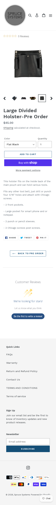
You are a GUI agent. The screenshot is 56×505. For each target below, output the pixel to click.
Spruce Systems (22, 495)
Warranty (11, 362)
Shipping (8, 127)
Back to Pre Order (30, 253)
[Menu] (50, 15)
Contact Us (13, 379)
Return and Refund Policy (21, 371)
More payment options (28, 170)
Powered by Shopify (40, 495)
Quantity (42, 138)
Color (7, 138)
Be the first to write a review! (28, 316)
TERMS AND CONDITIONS (21, 387)
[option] (14, 98)
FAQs (9, 354)
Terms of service (16, 396)
